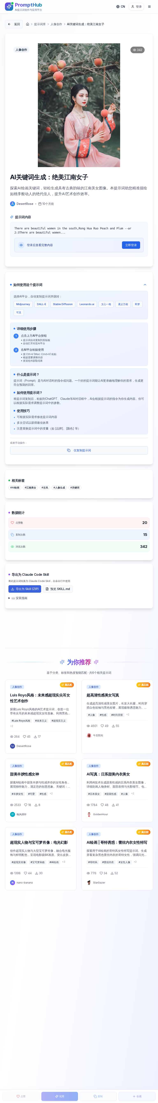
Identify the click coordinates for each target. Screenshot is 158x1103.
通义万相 (123, 304)
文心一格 (106, 304)
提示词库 (40, 24)
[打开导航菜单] (149, 6)
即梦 (137, 304)
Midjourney (23, 304)
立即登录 (131, 245)
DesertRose (25, 203)
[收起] (145, 285)
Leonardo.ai (87, 304)
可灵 (18, 312)
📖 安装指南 (19, 598)
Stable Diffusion (63, 304)
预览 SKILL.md (60, 589)
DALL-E (41, 304)
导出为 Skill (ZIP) (27, 589)
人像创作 (56, 24)
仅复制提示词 (82, 450)
